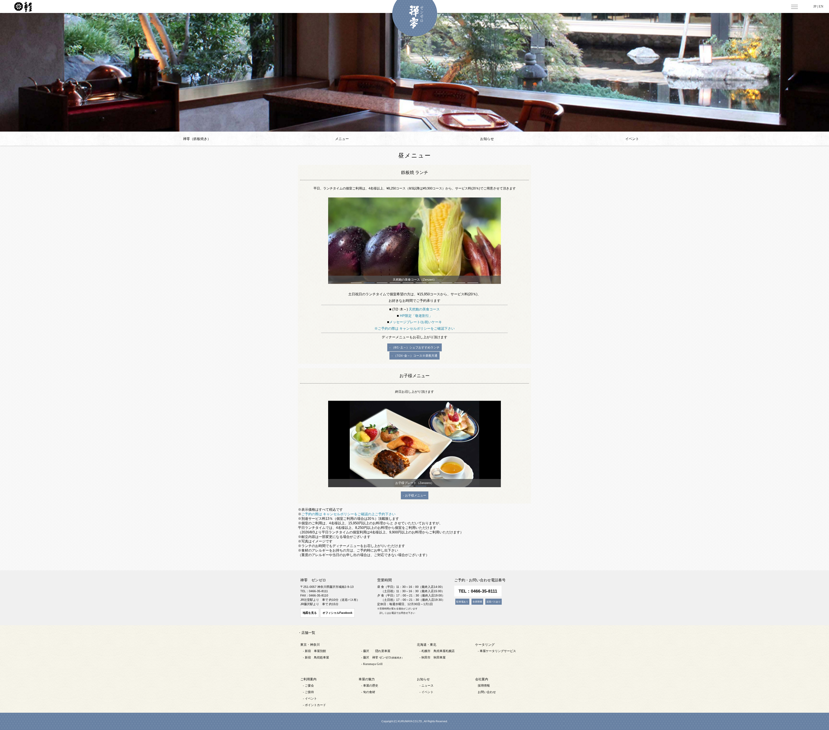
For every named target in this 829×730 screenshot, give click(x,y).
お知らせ (487, 139)
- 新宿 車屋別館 (314, 651)
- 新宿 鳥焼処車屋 (316, 657)
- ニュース (426, 685)
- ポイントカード (314, 705)
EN (821, 6)
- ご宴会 (308, 685)
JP (814, 6)
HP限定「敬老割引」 (416, 316)
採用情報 (484, 685)
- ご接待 (308, 692)
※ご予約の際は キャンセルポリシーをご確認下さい (414, 328)
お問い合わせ (487, 692)
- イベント (310, 698)
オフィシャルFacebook (337, 612)
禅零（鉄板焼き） (197, 139)
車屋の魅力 (367, 679)
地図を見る (310, 612)
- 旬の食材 (368, 692)
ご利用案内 (308, 679)
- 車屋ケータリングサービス (497, 651)
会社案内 (481, 679)
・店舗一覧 (306, 633)
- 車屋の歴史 (369, 685)
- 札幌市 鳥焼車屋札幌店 (437, 651)
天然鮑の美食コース (424, 309)
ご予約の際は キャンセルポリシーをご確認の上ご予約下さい (348, 514)
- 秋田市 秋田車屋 (432, 657)
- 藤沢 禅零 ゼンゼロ (382, 657)
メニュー (342, 139)
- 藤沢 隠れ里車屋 (375, 651)
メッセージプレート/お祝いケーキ (415, 322)
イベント (632, 139)
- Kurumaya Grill (372, 664)
